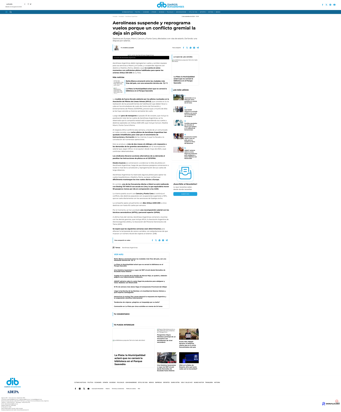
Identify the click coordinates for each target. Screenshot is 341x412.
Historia (210, 12)
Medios (218, 12)
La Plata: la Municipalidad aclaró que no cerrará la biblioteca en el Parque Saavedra (138, 265)
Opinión (153, 12)
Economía (146, 12)
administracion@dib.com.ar (11, 404)
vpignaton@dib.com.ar (24, 399)
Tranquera (209, 382)
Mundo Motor (199, 382)
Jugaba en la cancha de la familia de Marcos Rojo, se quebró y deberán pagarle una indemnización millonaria (140, 276)
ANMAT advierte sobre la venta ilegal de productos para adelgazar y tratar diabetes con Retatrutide (139, 282)
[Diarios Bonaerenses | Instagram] (330, 5)
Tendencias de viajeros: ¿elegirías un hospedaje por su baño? (137, 302)
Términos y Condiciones (118, 388)
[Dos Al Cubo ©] (331, 405)
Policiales (170, 12)
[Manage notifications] (336, 401)
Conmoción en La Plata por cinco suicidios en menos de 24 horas (138, 306)
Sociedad (161, 12)
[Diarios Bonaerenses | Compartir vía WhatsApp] (191, 48)
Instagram (80, 389)
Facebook (75, 389)
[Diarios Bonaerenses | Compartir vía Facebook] (183, 48)
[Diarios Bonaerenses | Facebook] (322, 5)
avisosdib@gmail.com (36, 399)
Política (137, 12)
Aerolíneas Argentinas (130, 247)
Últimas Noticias (127, 12)
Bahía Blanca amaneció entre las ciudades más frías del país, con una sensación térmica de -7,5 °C (140, 259)
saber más (185, 194)
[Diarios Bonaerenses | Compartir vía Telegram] (198, 48)
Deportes (203, 12)
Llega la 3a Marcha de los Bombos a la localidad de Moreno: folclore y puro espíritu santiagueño (140, 291)
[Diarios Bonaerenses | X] (326, 5)
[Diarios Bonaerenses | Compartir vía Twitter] (187, 48)
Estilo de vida (193, 12)
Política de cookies (131, 388)
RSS (139, 388)
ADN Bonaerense (181, 12)
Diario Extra (175, 382)
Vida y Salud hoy (187, 382)
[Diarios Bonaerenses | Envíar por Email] (194, 48)
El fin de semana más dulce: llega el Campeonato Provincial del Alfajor (140, 287)
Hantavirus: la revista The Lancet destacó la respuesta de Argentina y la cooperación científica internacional (140, 297)
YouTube (88, 389)
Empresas (158, 382)
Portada (115, 16)
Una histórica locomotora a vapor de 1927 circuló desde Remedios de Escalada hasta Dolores (139, 270)
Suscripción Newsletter (97, 388)
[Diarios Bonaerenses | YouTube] (334, 5)
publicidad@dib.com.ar (12, 399)
